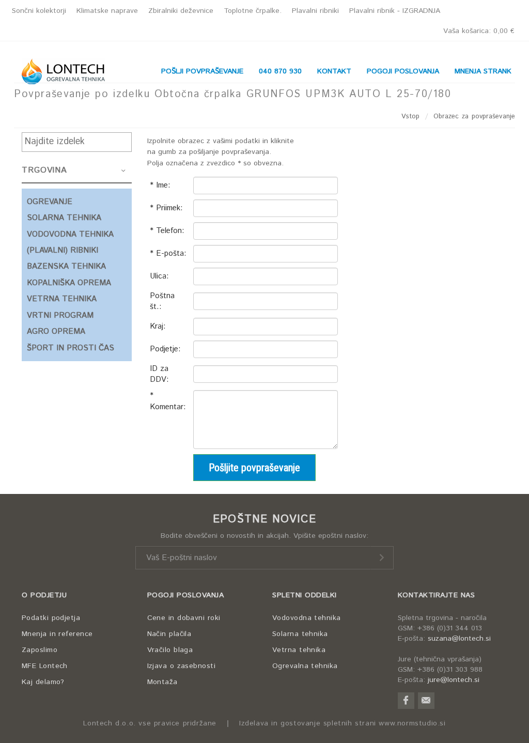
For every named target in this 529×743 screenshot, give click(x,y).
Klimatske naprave (107, 11)
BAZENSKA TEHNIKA (66, 266)
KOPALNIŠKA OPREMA (69, 282)
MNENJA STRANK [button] (483, 71)
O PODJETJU (44, 595)
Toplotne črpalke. (253, 11)
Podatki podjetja (51, 618)
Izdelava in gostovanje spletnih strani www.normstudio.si (342, 723)
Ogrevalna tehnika (305, 666)
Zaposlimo (39, 650)
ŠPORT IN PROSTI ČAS (70, 348)
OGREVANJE (49, 201)
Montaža (162, 682)
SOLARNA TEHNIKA (64, 217)
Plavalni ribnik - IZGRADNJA (394, 11)
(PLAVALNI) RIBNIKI (62, 250)
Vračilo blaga (170, 650)
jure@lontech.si (453, 680)
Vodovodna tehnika (306, 618)
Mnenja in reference (57, 634)
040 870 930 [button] (280, 71)
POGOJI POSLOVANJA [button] (403, 71)
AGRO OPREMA (56, 331)
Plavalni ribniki (315, 11)
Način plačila (169, 634)
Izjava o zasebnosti (181, 666)
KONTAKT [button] (334, 71)
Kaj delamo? (43, 682)
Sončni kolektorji (39, 11)
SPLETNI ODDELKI (304, 595)
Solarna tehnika (300, 634)
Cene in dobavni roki (184, 618)
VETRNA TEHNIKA (62, 298)
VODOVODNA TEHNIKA (70, 234)
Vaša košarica (479, 31)
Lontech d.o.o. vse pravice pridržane (149, 723)
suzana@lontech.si (459, 638)
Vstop (410, 116)
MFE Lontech (45, 666)
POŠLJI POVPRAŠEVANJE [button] (202, 71)
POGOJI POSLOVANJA (185, 595)
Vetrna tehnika (298, 650)
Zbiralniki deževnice (180, 11)
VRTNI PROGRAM (60, 315)
